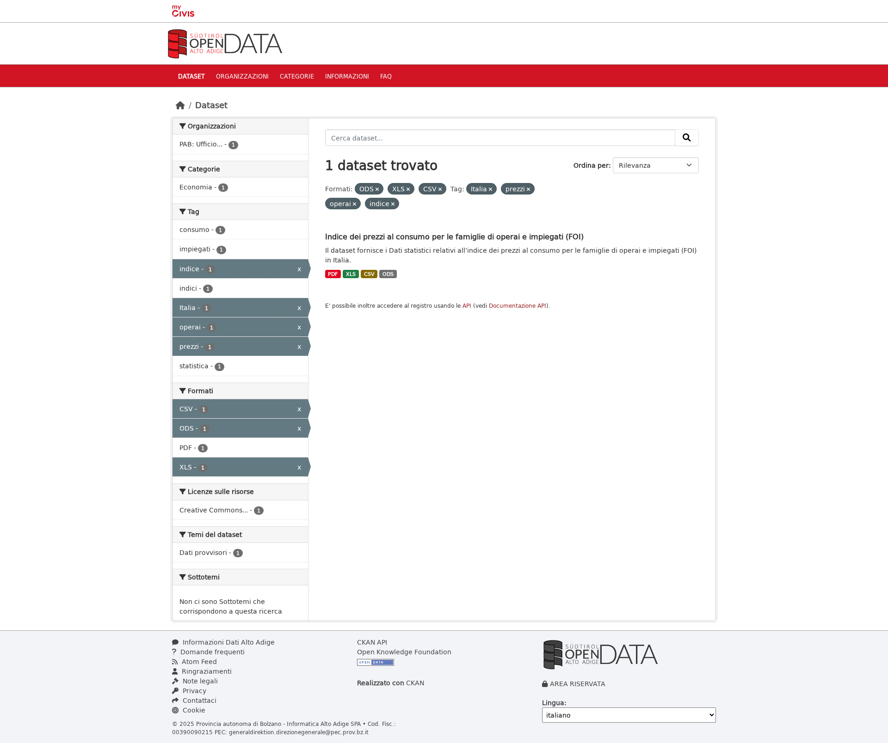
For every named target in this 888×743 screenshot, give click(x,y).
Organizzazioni (242, 76)
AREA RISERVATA (577, 683)
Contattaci (198, 700)
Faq (386, 76)
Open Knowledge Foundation (404, 652)
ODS (388, 274)
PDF (333, 274)
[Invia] (687, 137)
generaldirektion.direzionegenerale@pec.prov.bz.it (299, 732)
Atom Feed (198, 661)
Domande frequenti (212, 652)
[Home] (180, 105)
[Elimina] (377, 189)
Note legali (199, 681)
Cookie (193, 710)
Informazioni (347, 76)
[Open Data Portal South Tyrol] (224, 43)
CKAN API (372, 642)
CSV (369, 274)
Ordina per (591, 165)
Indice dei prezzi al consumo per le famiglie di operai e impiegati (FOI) (454, 236)
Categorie (297, 76)
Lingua (553, 702)
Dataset (191, 76)
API (466, 305)
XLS (351, 274)
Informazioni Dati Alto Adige (228, 642)
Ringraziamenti (206, 671)
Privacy (193, 690)
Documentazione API (517, 305)
